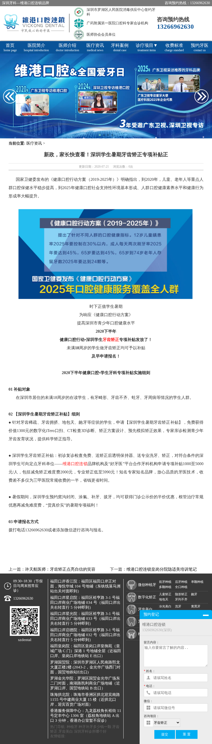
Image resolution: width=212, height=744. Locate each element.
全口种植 (181, 587)
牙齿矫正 (111, 339)
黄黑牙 (195, 606)
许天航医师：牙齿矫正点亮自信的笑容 (60, 569)
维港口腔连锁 (75, 464)
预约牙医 (199, 47)
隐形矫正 (181, 594)
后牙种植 (181, 582)
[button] (100, 135)
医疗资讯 (95, 47)
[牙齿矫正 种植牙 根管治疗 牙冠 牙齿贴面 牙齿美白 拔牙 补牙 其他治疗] (180, 722)
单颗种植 (197, 582)
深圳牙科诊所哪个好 (90, 731)
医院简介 (36, 47)
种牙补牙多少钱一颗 (95, 727)
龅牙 (194, 594)
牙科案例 (119, 47)
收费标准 (174, 47)
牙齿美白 (65, 731)
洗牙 (178, 606)
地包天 (163, 599)
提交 (164, 734)
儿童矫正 (165, 594)
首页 (10, 47)
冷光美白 (165, 606)
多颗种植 (165, 587)
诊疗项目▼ (147, 47)
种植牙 (72, 727)
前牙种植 (165, 582)
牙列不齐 (181, 599)
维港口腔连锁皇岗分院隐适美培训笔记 (161, 569)
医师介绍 (67, 47)
